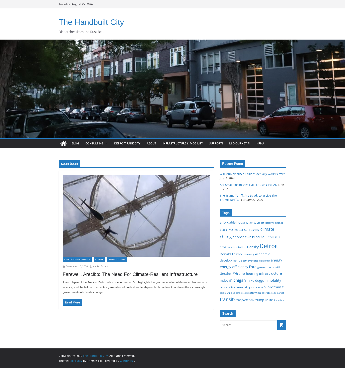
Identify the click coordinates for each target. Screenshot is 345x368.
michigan (237, 280)
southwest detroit (259, 292)
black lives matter (231, 230)
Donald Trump (231, 254)
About (151, 143)
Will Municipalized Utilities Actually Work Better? (252, 174)
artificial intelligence (272, 222)
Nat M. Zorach (100, 266)
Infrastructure (117, 259)
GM (278, 267)
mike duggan (257, 280)
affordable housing (234, 222)
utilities (270, 300)
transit (227, 299)
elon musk (264, 260)
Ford (253, 266)
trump (259, 300)
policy (231, 287)
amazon (254, 222)
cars (247, 229)
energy (276, 260)
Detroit (269, 246)
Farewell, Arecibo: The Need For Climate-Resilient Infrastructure (130, 274)
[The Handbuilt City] (172, 42)
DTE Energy (248, 254)
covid (260, 237)
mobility (274, 280)
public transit (274, 287)
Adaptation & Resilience (77, 259)
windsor (280, 300)
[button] (105, 143)
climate (255, 229)
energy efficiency (234, 266)
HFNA (260, 143)
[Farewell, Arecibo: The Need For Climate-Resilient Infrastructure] (136, 216)
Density (253, 247)
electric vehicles (249, 260)
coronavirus (245, 237)
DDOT (223, 247)
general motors (266, 267)
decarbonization (236, 247)
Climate (99, 259)
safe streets (242, 292)
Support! (216, 143)
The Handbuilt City (91, 22)
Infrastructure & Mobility (183, 143)
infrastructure (270, 273)
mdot (224, 280)
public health (256, 287)
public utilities (227, 292)
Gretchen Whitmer (232, 274)
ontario (224, 287)
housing (252, 273)
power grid (242, 287)
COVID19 (273, 237)
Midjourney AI (239, 143)
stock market (277, 292)
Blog (75, 143)
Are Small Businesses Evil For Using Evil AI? (248, 185)
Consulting (94, 143)
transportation (244, 300)
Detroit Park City (127, 143)
